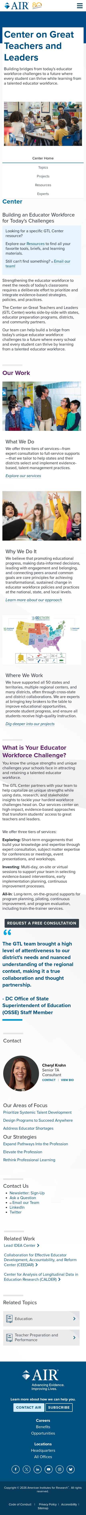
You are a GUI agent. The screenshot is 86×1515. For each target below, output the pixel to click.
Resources (43, 185)
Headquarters (43, 1450)
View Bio (67, 1080)
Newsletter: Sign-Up (27, 1193)
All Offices (43, 1457)
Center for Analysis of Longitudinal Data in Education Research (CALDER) (41, 1277)
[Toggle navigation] (80, 6)
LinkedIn (17, 1207)
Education (23, 1318)
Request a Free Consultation (41, 923)
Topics (43, 167)
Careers (43, 1420)
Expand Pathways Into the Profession (35, 1144)
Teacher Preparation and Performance (36, 1337)
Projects (43, 176)
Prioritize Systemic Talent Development (37, 1112)
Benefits (43, 1427)
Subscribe (59, 1407)
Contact (48, 1080)
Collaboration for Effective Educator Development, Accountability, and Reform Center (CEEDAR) (40, 1260)
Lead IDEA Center (19, 1245)
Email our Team (25, 1202)
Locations (43, 1444)
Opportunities (43, 1433)
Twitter (16, 1212)
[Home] (23, 5)
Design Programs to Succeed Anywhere (38, 1120)
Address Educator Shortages (28, 1128)
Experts (43, 194)
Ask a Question (23, 1198)
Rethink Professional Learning (29, 1160)
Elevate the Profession (22, 1152)
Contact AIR (28, 1407)
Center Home (43, 158)
